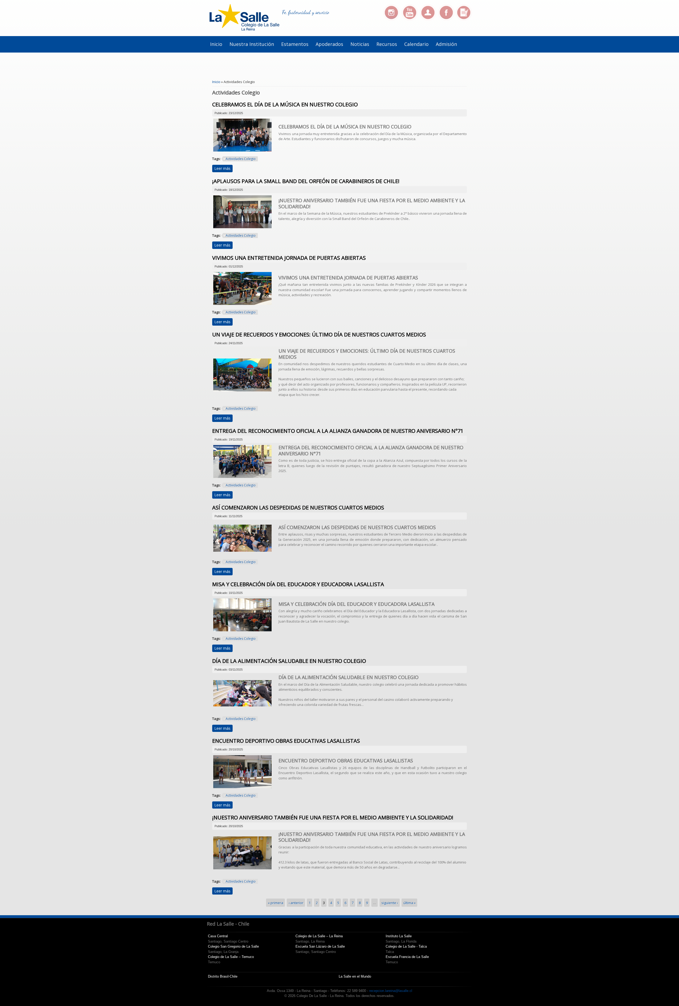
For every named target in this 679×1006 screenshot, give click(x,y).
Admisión (446, 44)
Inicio (216, 44)
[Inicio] (244, 29)
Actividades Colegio (241, 159)
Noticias (359, 44)
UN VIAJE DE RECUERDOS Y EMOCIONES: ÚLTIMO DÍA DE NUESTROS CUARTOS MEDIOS (319, 334)
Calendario (416, 44)
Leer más (223, 168)
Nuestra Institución (251, 44)
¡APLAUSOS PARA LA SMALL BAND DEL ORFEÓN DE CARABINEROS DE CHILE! (305, 181)
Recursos (386, 44)
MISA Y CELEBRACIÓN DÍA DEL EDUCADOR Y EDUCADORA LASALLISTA (298, 584)
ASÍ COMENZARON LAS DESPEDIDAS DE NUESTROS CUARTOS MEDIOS (298, 507)
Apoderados (329, 44)
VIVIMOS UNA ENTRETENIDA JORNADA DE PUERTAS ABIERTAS (289, 257)
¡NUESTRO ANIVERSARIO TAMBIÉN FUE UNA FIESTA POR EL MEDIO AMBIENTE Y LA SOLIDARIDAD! (332, 817)
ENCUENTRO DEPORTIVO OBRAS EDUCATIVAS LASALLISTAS (286, 740)
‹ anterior (296, 902)
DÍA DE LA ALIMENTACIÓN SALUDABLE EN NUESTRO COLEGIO (289, 660)
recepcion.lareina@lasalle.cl (390, 991)
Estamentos (294, 44)
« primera (275, 902)
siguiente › (389, 902)
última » (409, 902)
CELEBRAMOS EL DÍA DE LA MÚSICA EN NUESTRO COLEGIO (285, 104)
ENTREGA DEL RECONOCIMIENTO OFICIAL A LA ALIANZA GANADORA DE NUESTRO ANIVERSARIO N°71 (337, 430)
